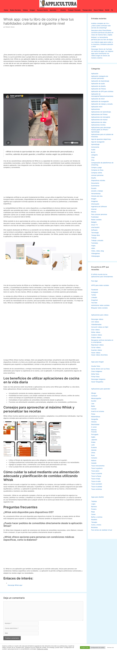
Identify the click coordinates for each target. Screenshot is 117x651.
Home (6, 10)
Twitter (93, 295)
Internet (94, 209)
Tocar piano (95, 471)
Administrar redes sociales (100, 305)
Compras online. (96, 173)
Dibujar (93, 393)
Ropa (93, 512)
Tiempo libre (87, 10)
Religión (94, 222)
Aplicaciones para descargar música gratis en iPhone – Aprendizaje (101, 130)
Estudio (93, 188)
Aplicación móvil (96, 107)
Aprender (53, 10)
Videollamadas (96, 324)
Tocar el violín (96, 481)
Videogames (95, 253)
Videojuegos (95, 256)
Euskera (94, 447)
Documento (95, 183)
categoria (94, 155)
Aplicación (94, 73)
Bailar (93, 406)
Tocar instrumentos (97, 466)
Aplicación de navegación (100, 101)
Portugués (94, 434)
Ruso (93, 455)
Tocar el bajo (95, 479)
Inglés (93, 437)
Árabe (93, 442)
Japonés (94, 440)
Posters (93, 509)
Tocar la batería (96, 473)
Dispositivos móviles (98, 180)
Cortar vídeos (96, 347)
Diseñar (63, 10)
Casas (93, 514)
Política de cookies (42, 649)
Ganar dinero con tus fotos (100, 369)
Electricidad (95, 424)
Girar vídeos (95, 330)
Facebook (94, 290)
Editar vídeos (95, 332)
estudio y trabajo (97, 191)
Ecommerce (95, 186)
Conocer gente (42, 10)
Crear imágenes (96, 371)
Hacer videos (98, 10)
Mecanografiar (96, 398)
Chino (93, 453)
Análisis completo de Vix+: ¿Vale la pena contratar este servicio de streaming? (101, 26)
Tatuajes (94, 522)
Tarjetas (94, 501)
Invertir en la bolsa (97, 411)
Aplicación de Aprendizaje (100, 81)
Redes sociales (15, 10)
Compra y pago (96, 167)
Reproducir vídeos (97, 345)
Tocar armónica (96, 489)
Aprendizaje (95, 144)
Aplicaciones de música (99, 119)
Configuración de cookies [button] (97, 647)
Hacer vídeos (95, 353)
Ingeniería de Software (99, 206)
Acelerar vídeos (96, 335)
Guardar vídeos (96, 350)
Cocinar (93, 409)
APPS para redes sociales (100, 285)
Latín (93, 445)
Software (94, 230)
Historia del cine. (97, 196)
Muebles (94, 519)
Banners (94, 506)
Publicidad (94, 217)
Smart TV (94, 225)
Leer (92, 403)
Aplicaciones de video (98, 122)
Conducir (94, 396)
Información (95, 204)
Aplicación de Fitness (98, 89)
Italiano (93, 460)
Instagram (94, 292)
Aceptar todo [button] (85, 647)
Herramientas (96, 193)
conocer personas (97, 175)
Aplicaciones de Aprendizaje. (101, 112)
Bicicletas (94, 527)
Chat (92, 157)
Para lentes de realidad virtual (101, 530)
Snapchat (94, 300)
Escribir (93, 401)
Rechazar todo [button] (110, 647)
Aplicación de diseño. (98, 86)
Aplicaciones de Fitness (99, 114)
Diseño (93, 178)
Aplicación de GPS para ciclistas (102, 91)
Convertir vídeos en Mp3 (99, 327)
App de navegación (97, 142)
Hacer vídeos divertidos (99, 355)
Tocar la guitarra (96, 468)
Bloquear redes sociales (99, 308)
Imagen (93, 199)
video (93, 248)
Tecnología (95, 232)
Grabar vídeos (96, 337)
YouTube (94, 303)
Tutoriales (94, 243)
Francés (94, 432)
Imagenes (94, 201)
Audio (93, 149)
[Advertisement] (43, 41)
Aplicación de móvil (97, 99)
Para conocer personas (99, 214)
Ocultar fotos (95, 366)
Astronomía (95, 147)
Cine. (93, 160)
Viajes (93, 246)
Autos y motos (96, 525)
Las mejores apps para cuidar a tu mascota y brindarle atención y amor (102, 44)
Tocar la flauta (96, 476)
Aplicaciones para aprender (100, 389)
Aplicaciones (95, 109)
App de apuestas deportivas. (101, 139)
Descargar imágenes (98, 379)
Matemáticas (95, 416)
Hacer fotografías (97, 382)
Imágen (32, 10)
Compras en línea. (97, 170)
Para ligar (94, 281)
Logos (93, 504)
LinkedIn (94, 297)
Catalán (94, 463)
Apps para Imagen (97, 362)
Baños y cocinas (96, 517)
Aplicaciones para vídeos (99, 315)
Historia (94, 422)
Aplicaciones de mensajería (100, 117)
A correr (94, 427)
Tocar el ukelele (96, 486)
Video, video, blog (97, 251)
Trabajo (93, 238)
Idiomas (94, 430)
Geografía (94, 419)
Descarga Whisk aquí (15, 585)
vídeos (25, 10)
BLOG (107, 10)
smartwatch (95, 227)
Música (93, 212)
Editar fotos (95, 374)
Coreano (94, 458)
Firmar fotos (95, 376)
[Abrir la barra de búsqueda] (112, 10)
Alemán (93, 450)
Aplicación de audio (98, 83)
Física (93, 414)
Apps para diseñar (97, 497)
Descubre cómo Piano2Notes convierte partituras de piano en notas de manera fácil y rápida (102, 33)
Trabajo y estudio (74, 10)
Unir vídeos (95, 322)
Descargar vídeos (97, 319)
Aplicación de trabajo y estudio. (102, 104)
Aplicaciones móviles (98, 125)
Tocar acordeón (96, 484)
